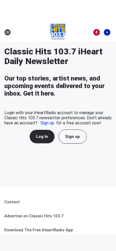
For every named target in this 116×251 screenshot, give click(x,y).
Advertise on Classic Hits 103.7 (34, 216)
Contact (12, 202)
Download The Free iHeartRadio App (38, 230)
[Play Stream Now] (107, 32)
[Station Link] (58, 32)
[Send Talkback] (96, 32)
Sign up (47, 123)
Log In (42, 136)
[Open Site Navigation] (7, 32)
